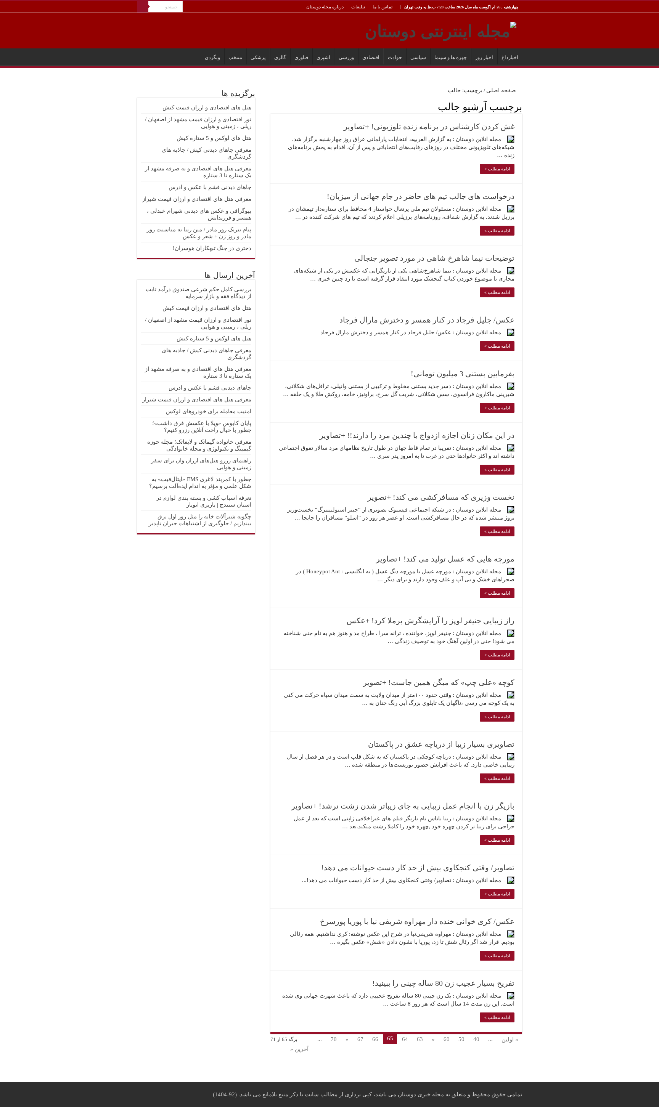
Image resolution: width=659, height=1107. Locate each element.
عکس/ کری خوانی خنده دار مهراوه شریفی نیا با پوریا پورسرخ (417, 921)
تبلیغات (358, 7)
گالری (280, 57)
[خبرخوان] (272, 106)
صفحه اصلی (502, 90)
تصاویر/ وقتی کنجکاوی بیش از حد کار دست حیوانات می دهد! (417, 867)
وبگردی (212, 57)
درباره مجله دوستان (325, 7)
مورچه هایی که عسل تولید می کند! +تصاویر (445, 559)
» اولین (509, 1039)
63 (420, 1039)
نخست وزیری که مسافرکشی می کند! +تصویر (441, 497)
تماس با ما (382, 7)
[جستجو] (142, 7)
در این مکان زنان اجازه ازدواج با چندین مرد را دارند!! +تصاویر (417, 435)
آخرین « (299, 1049)
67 (360, 1039)
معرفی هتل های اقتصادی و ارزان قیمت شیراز (196, 199)
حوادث (395, 57)
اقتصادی (370, 57)
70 (334, 1039)
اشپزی (323, 57)
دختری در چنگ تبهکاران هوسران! (212, 248)
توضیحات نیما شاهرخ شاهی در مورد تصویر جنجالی (434, 258)
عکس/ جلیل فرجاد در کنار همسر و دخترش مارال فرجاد (426, 320)
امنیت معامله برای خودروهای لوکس (208, 411)
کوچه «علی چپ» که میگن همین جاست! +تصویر (438, 682)
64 (405, 1039)
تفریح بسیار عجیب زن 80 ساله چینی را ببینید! (443, 983)
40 (476, 1039)
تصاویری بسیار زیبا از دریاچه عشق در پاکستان (441, 744)
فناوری (301, 57)
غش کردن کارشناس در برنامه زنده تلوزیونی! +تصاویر (429, 126)
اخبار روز (484, 57)
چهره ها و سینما (450, 57)
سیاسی (418, 57)
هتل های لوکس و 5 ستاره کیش (214, 138)
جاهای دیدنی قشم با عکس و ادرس (210, 187)
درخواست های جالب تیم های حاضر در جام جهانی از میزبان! (420, 196)
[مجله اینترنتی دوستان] (440, 30)
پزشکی (258, 57)
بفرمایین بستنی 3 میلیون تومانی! (462, 373)
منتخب (235, 57)
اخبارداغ (509, 57)
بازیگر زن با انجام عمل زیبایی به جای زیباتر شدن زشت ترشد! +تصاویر (402, 806)
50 (461, 1039)
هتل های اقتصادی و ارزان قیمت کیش (206, 107)
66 (375, 1039)
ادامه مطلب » (497, 169)
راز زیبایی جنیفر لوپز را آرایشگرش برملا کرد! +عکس (430, 620)
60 (447, 1039)
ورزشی (346, 57)
